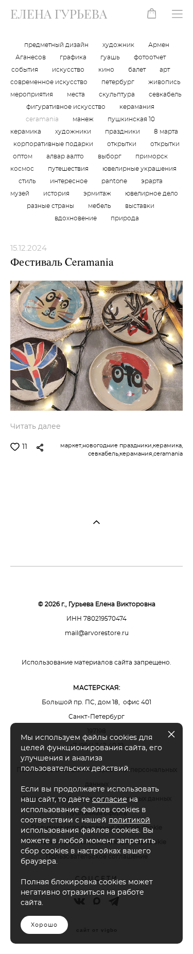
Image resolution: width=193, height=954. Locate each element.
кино (107, 70)
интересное (69, 181)
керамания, (136, 454)
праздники (123, 132)
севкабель (165, 95)
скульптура (117, 95)
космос (23, 169)
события (25, 70)
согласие (109, 799)
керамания (136, 107)
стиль (28, 181)
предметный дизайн (57, 45)
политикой (129, 820)
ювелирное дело (151, 194)
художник (119, 45)
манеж (84, 119)
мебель (100, 206)
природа (125, 218)
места (76, 95)
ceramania (43, 119)
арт (165, 70)
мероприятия (32, 95)
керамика (26, 132)
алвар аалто (65, 156)
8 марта (166, 132)
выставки (139, 206)
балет (137, 70)
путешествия (69, 169)
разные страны (51, 206)
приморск (151, 156)
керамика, (168, 445)
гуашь (110, 57)
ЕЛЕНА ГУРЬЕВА (58, 14)
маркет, (71, 445)
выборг (110, 156)
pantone (115, 181)
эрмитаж (98, 194)
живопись (164, 82)
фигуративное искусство (66, 107)
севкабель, (103, 454)
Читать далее (35, 426)
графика (74, 57)
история (57, 194)
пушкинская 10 (131, 119)
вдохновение (76, 218)
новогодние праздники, (117, 445)
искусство (69, 70)
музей (20, 194)
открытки (122, 144)
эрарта (152, 181)
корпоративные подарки (54, 144)
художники (74, 132)
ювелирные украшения (139, 169)
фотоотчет (150, 57)
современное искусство (49, 82)
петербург (118, 82)
